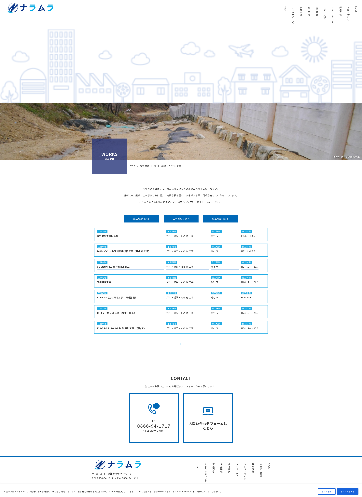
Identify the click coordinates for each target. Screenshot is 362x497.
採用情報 (340, 11)
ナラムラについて (293, 15)
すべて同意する (347, 491)
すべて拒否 (326, 491)
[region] (181, 490)
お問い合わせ (348, 13)
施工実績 (309, 11)
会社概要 (317, 11)
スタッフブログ (332, 14)
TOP (285, 8)
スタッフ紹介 (325, 13)
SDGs (356, 9)
